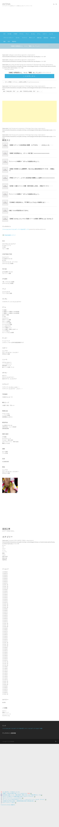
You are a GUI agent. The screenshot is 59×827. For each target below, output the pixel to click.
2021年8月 (5, 668)
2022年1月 (5, 660)
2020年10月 (5, 684)
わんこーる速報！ (6, 321)
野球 (3, 553)
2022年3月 (5, 657)
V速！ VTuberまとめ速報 (8, 281)
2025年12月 (5, 584)
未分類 (4, 702)
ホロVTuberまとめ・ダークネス (10, 262)
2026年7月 (5, 573)
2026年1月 (5, 583)
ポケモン (18, 37)
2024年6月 (5, 613)
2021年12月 (5, 662)
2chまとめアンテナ (15, 229)
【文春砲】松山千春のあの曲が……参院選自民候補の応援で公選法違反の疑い (18, 801)
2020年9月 (5, 686)
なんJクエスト (5, 257)
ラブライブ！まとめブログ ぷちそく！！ (12, 388)
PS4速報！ (4, 310)
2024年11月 (5, 605)
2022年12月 (5, 642)
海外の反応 (52, 37)
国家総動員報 (5, 428)
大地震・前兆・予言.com (8, 405)
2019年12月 (5, 694)
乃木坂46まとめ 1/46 (7, 397)
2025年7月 (5, 593)
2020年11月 (5, 683)
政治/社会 (46, 37)
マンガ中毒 (5, 453)
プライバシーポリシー (8, 37)
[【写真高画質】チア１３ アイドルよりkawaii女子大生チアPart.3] (10, 478)
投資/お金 (39, 37)
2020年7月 (5, 689)
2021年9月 (5, 666)
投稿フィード (5, 712)
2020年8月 (5, 687)
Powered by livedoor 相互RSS (8, 804)
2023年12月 (5, 623)
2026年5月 (5, 576)
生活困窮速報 (5, 461)
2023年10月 (5, 626)
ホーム (4, 545)
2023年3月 (5, 638)
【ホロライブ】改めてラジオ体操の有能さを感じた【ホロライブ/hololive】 (17, 796)
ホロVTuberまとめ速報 (7, 263)
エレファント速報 (6, 273)
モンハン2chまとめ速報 (8, 332)
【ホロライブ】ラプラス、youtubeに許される (11, 798)
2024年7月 (5, 612)
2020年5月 (5, 692)
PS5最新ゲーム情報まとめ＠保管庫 (10, 311)
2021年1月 (5, 679)
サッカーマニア (6, 341)
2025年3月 (5, 599)
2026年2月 (5, 581)
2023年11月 (5, 625)
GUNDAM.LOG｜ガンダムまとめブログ (11, 301)
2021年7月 (5, 670)
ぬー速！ (4, 260)
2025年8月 (5, 591)
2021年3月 (5, 676)
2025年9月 (5, 589)
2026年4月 (5, 578)
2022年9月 (5, 647)
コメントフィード (6, 714)
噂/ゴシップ (32, 37)
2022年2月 (5, 658)
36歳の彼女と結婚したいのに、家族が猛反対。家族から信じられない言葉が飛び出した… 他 (21, 795)
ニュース (51, 34)
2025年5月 (5, 596)
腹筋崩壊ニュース (6, 365)
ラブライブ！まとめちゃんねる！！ (11, 387)
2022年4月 (5, 655)
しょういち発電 (6, 415)
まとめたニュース (6, 245)
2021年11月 (5, 663)
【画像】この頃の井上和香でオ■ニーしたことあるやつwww (14, 793)
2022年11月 (5, 644)
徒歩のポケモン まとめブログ (9, 378)
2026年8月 (5, 572)
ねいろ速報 (5, 451)
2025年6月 (5, 594)
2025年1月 (5, 602)
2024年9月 (5, 609)
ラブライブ (24, 37)
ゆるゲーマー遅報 (6, 319)
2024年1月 (5, 621)
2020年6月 (5, 691)
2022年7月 (5, 650)
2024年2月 (5, 620)
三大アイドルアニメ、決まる (8, 802)
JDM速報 (4, 437)
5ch (4, 34)
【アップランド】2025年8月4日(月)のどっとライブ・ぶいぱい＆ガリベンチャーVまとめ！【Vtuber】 (23, 799)
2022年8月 (5, 649)
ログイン (4, 710)
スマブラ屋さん (6, 331)
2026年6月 (5, 575)
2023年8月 (5, 630)
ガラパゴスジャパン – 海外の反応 (10, 441)
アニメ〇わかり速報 (7, 293)
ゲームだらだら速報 (7, 324)
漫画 (4, 41)
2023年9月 (5, 628)
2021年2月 (5, 678)
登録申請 (14, 41)
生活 (9, 41)
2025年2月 (5, 601)
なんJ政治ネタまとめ (7, 258)
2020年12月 (5, 681)
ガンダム (33, 34)
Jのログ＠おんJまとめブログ (9, 244)
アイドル (21, 34)
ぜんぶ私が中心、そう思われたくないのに (11, 792)
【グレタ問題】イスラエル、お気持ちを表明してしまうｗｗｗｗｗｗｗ (21, 82)
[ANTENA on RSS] (54, 4)
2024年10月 (5, 607)
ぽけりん (4, 375)
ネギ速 (4, 247)
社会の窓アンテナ (25, 229)
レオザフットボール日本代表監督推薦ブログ (13, 342)
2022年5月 (5, 654)
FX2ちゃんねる (5, 413)
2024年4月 (5, 617)
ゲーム (38, 34)
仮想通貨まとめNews (7, 417)
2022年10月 (5, 646)
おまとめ (8, 229)
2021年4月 (5, 675)
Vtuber (15, 34)
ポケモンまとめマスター (8, 377)
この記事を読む (29, 76)
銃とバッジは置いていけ (8, 367)
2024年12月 (5, 604)
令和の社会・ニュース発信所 (9, 427)
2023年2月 (5, 639)
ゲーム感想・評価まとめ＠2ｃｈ (10, 329)
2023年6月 (5, 633)
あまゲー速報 (5, 315)
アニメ (27, 34)
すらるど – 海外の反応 (7, 440)
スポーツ (45, 34)
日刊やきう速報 (6, 354)
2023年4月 (5, 636)
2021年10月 (5, 665)
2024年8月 (5, 610)
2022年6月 (5, 652)
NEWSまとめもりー (7, 362)
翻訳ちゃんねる (6, 443)
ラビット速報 (5, 248)
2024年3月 (5, 618)
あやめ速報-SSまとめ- (7, 272)
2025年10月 (5, 588)
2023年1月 (5, 641)
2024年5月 (5, 615)
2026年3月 (5, 580)
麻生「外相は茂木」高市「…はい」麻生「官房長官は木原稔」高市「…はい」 (22, 91)
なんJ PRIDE (5, 350)
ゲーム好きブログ (6, 326)
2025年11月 (5, 586)
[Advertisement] (29, 20)
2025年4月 (5, 597)
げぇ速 (4, 316)
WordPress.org (6, 715)
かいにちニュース (6, 438)
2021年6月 (5, 671)
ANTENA (6, 4)
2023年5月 (5, 634)
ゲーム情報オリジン (7, 327)
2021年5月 (5, 673)
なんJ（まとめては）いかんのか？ (10, 352)
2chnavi (4, 229)
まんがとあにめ (6, 291)
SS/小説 (9, 34)
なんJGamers (5, 318)
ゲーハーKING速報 (6, 323)
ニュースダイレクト (7, 364)
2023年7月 (5, 631)
